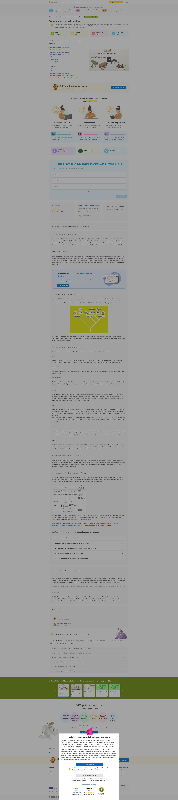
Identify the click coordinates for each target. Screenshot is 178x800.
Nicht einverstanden (89, 775)
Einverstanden (89, 765)
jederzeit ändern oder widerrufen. (74, 757)
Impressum (93, 784)
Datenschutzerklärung (96, 746)
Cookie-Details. (110, 746)
